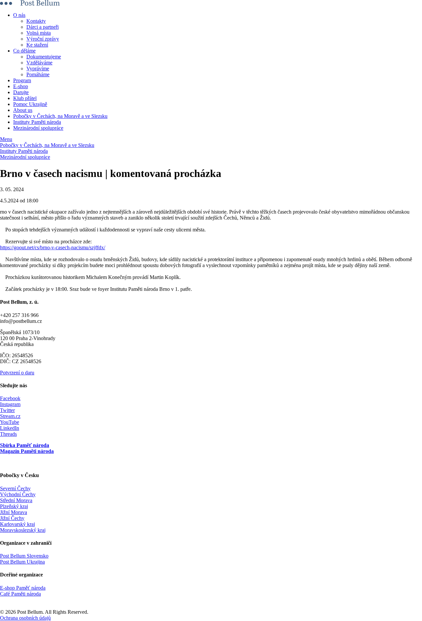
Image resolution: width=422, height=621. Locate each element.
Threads (8, 434)
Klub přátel (25, 98)
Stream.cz (10, 416)
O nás (19, 15)
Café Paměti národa (20, 594)
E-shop (20, 86)
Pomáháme (37, 74)
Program (22, 80)
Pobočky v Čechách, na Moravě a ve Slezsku (60, 116)
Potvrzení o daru (17, 372)
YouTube (9, 422)
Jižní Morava (13, 512)
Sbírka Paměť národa (24, 445)
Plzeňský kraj (14, 506)
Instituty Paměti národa (37, 122)
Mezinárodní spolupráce (38, 128)
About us (22, 110)
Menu (6, 139)
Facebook (10, 398)
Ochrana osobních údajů (25, 618)
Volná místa (38, 33)
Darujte (21, 92)
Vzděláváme (39, 62)
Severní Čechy (15, 488)
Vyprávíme (37, 68)
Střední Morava (16, 500)
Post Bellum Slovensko (24, 556)
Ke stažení (37, 45)
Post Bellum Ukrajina (22, 562)
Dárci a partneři (42, 27)
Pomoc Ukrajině (30, 104)
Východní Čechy (18, 494)
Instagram (10, 404)
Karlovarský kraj (17, 524)
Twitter (7, 410)
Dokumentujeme (43, 56)
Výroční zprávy (42, 39)
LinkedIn (9, 428)
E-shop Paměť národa (22, 588)
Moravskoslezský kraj (22, 530)
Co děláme (24, 50)
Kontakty (36, 21)
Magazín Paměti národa (27, 451)
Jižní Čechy (12, 518)
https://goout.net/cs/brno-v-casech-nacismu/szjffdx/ (52, 247)
